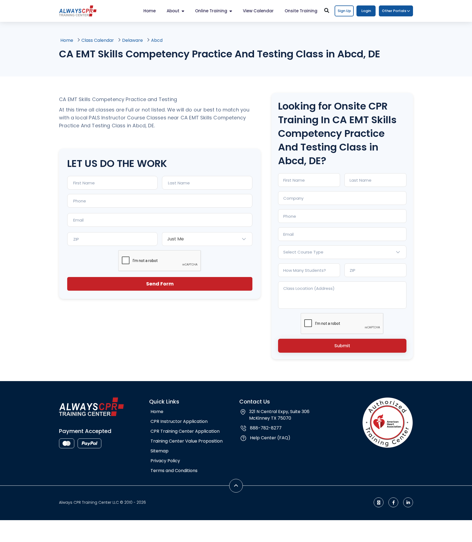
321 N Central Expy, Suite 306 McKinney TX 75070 (279, 414)
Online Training (211, 11)
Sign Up (344, 10)
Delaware (132, 40)
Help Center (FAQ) (270, 438)
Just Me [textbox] (175, 239)
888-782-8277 (266, 428)
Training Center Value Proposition (187, 441)
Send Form (160, 283)
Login (366, 10)
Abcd (157, 40)
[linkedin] (408, 502)
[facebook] (393, 502)
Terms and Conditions (174, 470)
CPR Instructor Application (179, 421)
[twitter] (378, 502)
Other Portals (394, 10)
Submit (342, 346)
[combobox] (207, 239)
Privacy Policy (165, 461)
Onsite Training (301, 11)
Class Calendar (97, 40)
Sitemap (160, 451)
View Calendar (258, 11)
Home (149, 11)
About (173, 11)
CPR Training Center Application (185, 431)
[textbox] (342, 252)
